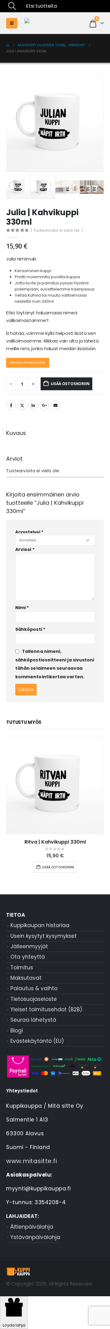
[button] (12, 6)
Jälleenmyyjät (29, 946)
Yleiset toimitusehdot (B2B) (46, 1009)
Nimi (22, 608)
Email (55, 405)
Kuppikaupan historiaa (39, 925)
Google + (44, 405)
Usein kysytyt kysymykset (43, 936)
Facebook (11, 405)
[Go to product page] (55, 785)
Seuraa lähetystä (33, 1020)
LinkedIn (33, 405)
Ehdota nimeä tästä (27, 362)
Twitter (22, 405)
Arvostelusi (29, 532)
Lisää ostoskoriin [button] (58, 867)
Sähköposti (30, 629)
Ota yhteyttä (27, 956)
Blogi (16, 1030)
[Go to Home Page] (7, 45)
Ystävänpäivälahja (35, 1237)
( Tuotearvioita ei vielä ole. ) (57, 230)
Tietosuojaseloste (33, 999)
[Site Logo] (55, 23)
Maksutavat (26, 978)
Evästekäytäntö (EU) (37, 1041)
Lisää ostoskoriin (70, 383)
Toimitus (21, 967)
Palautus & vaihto (33, 988)
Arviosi (25, 549)
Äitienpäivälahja (31, 1226)
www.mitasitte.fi (31, 1161)
